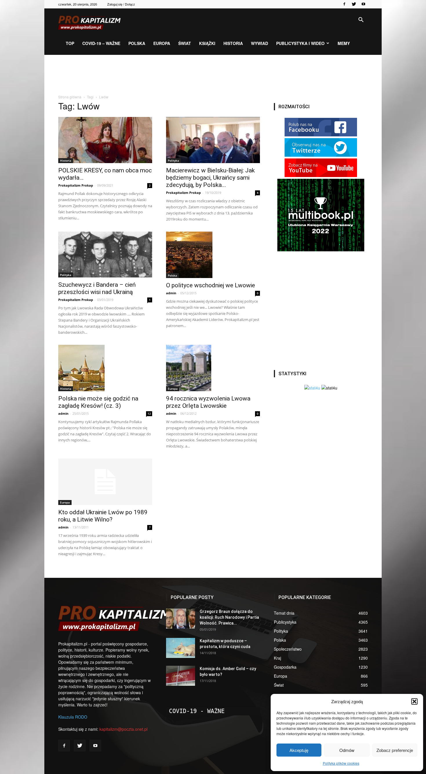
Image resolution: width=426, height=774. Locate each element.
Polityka (173, 160)
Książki (207, 43)
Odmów (346, 750)
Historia (233, 43)
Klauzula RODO (72, 717)
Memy (344, 43)
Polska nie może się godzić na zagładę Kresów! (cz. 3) (98, 402)
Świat (184, 43)
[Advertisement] (213, 75)
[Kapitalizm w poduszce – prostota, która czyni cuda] (180, 648)
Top (70, 43)
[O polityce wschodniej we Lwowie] (213, 255)
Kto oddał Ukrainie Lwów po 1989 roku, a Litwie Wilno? (103, 516)
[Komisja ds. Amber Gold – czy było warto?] (180, 676)
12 (149, 414)
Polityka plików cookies (341, 763)
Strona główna (69, 96)
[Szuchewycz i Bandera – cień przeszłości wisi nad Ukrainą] (105, 255)
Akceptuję (299, 750)
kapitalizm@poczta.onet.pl (123, 729)
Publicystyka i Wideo (300, 43)
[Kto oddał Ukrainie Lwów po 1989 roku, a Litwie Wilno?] (105, 482)
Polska (136, 43)
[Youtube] (363, 4)
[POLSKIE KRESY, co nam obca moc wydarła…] (105, 140)
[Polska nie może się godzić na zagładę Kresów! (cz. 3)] (105, 368)
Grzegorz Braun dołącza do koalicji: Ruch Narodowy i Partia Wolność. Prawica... (229, 617)
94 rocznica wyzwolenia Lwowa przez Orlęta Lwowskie (208, 402)
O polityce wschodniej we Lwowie (210, 285)
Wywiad (259, 43)
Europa (161, 43)
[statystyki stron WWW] (312, 388)
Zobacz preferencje (394, 750)
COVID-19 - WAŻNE (197, 711)
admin (171, 293)
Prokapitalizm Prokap (75, 185)
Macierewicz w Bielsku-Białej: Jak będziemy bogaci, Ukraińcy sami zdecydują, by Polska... (210, 177)
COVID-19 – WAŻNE (101, 43)
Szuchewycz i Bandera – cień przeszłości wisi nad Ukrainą (97, 288)
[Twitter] (353, 4)
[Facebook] (344, 4)
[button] (414, 701)
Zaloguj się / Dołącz (121, 4)
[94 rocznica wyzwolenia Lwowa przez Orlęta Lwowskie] (213, 368)
